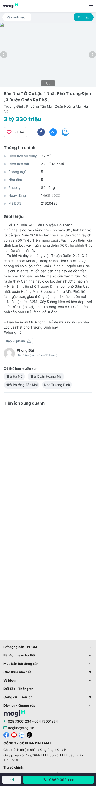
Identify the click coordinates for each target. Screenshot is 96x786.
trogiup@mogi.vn (21, 728)
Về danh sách (17, 17)
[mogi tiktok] (29, 734)
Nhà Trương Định (57, 385)
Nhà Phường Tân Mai (22, 385)
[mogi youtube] (14, 734)
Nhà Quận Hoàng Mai (46, 376)
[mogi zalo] (21, 734)
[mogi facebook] (6, 734)
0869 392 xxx (61, 779)
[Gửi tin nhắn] (11, 780)
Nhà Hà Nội (14, 376)
